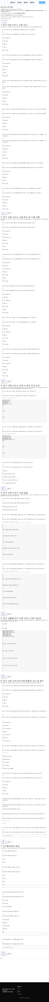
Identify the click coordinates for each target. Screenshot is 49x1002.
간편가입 (19, 2)
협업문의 (32, 2)
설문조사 (26, 2)
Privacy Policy (18, 992)
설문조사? (12, 2)
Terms (18, 988)
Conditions (19, 994)
